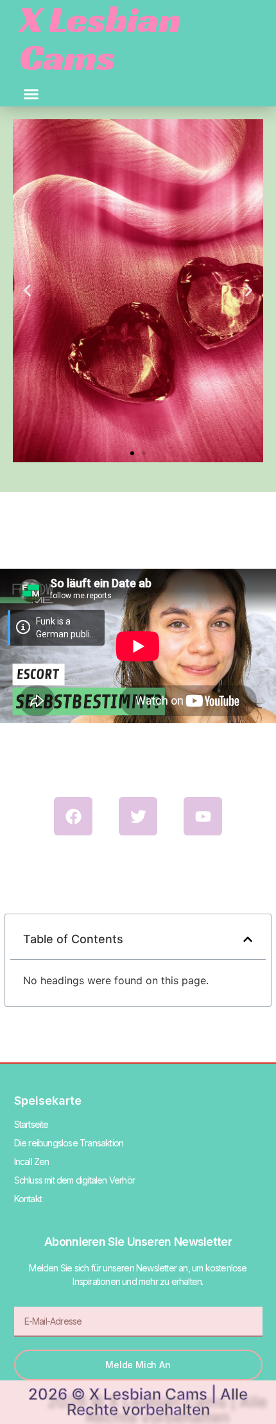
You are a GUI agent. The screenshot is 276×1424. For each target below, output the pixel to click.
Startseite (31, 1124)
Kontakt (28, 1198)
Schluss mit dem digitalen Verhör (74, 1180)
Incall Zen (31, 1161)
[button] (31, 94)
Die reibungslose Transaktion (69, 1142)
